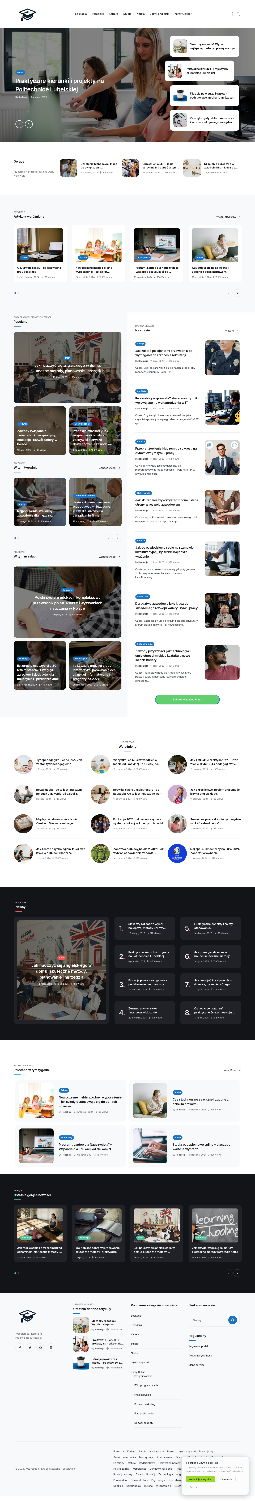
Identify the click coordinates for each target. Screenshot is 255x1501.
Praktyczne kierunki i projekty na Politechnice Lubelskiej (148, 954)
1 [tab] (15, 293)
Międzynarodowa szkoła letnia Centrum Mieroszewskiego (57, 821)
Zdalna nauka (164, 1457)
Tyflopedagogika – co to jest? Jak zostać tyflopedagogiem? (59, 762)
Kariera (141, 441)
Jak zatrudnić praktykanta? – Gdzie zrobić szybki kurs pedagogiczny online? (214, 762)
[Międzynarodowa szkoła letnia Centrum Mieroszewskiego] (23, 823)
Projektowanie (142, 1394)
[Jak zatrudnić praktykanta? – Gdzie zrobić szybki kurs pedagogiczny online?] (177, 764)
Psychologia (158, 1480)
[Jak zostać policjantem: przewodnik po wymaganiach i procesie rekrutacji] (222, 357)
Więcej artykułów (226, 216)
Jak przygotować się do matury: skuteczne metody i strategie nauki (215, 1250)
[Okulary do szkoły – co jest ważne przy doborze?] (40, 245)
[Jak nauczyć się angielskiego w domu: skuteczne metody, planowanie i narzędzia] (67, 367)
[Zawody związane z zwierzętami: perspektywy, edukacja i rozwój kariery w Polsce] (40, 430)
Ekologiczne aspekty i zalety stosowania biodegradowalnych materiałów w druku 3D (213, 926)
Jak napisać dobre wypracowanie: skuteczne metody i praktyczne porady (97, 1250)
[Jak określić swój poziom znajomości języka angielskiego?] (177, 794)
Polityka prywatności (200, 1355)
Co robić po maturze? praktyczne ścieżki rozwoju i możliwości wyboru (213, 1010)
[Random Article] (231, 14)
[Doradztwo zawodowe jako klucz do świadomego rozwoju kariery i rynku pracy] (222, 610)
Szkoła (83, 257)
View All (230, 330)
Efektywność (143, 493)
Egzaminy (118, 1462)
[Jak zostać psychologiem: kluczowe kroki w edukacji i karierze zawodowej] (23, 853)
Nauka (134, 1353)
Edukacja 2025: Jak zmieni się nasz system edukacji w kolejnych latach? (138, 821)
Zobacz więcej (108, 467)
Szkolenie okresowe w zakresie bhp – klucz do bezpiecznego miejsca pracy (219, 165)
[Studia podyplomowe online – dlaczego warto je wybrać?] (150, 1145)
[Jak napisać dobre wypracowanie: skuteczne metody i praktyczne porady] (98, 1225)
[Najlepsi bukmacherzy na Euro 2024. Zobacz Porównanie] (177, 853)
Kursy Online (138, 1372)
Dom (140, 1237)
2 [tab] (18, 293)
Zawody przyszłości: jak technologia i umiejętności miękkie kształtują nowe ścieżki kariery (163, 655)
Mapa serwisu (197, 1364)
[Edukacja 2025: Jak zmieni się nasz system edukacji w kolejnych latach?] (100, 823)
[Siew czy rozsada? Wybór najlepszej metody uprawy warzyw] (81, 1325)
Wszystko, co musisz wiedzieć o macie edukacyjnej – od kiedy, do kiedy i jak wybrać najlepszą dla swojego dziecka (135, 762)
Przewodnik (120, 1480)
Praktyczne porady (170, 1462)
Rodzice (118, 1485)
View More (230, 1070)
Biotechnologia (144, 644)
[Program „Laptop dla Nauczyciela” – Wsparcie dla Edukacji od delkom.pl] (157, 245)
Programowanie (143, 1376)
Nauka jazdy (157, 1451)
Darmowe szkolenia (161, 1468)
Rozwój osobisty (122, 1474)
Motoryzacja (146, 1457)
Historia (148, 1485)
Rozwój (150, 1474)
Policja (140, 343)
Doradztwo (142, 596)
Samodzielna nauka (124, 1457)
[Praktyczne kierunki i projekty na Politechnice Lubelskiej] (127, 85)
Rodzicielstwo (147, 1462)
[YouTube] (40, 1347)
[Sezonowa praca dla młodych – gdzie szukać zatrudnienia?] (177, 823)
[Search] (238, 14)
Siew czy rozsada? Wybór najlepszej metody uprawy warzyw (146, 926)
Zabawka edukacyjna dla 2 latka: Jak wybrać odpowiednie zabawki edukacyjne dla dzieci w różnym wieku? (138, 851)
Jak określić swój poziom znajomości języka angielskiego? (215, 791)
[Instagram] (51, 1347)
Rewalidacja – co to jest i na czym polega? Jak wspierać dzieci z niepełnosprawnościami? (59, 792)
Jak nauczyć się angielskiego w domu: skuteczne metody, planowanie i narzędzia (154, 1250)
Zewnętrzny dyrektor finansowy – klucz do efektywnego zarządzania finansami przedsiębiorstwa (147, 1010)
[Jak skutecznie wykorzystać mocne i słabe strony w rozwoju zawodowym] (222, 507)
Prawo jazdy (206, 1451)
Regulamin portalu (199, 1346)
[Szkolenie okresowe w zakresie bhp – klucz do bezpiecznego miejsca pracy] (192, 168)
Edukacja (26, 1237)
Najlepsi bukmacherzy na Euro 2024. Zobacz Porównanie (215, 851)
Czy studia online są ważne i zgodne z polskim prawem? (210, 269)
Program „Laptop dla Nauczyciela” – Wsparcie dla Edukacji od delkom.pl (156, 270)
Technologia (165, 1474)
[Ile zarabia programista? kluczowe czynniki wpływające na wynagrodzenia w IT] (222, 407)
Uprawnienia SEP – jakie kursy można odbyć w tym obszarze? (159, 165)
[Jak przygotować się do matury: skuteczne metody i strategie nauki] (215, 1225)
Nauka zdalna (121, 1468)
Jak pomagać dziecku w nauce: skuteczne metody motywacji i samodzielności (213, 954)
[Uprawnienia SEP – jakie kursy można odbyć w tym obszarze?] (130, 168)
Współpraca (139, 1468)
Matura (132, 1462)
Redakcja (143, 361)
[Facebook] (19, 1347)
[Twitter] (30, 1347)
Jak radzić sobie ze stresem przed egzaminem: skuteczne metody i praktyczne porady (39, 1250)
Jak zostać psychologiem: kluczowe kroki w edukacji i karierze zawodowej (60, 851)
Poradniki (136, 1325)
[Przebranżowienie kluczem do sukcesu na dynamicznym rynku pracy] (222, 457)
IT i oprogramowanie (146, 1385)
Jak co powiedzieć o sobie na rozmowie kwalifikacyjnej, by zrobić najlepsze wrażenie (164, 552)
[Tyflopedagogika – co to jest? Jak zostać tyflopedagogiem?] (23, 764)
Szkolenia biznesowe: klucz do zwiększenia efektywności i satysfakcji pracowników (99, 165)
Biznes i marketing (144, 1404)
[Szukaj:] (214, 1320)
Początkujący (176, 1480)
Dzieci (25, 257)
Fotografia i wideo (144, 1413)
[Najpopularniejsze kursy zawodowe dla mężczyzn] (40, 502)
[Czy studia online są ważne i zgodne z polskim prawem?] (215, 245)
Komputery (144, 257)
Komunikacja (133, 1485)
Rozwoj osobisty (143, 1422)
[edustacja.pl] (27, 14)
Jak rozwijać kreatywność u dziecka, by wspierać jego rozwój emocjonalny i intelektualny (213, 982)
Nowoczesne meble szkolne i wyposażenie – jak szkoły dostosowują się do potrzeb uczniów (94, 270)
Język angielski (140, 1362)
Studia (199, 257)
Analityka (141, 391)
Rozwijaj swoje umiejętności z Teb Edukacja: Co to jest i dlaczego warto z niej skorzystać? (138, 792)
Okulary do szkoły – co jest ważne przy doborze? (39, 269)
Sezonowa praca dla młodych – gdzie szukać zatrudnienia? (215, 821)
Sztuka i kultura (139, 1480)
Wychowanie (163, 1485)
